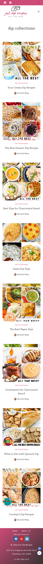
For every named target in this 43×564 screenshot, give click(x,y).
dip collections (21, 83)
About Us (26, 531)
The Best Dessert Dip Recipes (21, 147)
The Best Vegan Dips (21, 329)
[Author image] (15, 93)
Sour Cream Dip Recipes (21, 87)
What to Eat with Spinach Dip (21, 453)
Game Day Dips (21, 268)
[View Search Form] (39, 2)
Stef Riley (24, 93)
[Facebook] (5, 2)
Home (14, 531)
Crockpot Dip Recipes (21, 514)
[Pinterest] (10, 2)
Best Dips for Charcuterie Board (21, 208)
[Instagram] (27, 538)
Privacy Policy (21, 534)
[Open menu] (38, 11)
